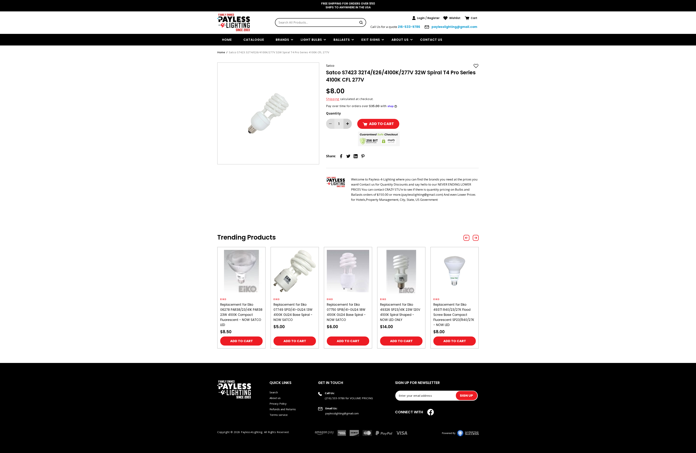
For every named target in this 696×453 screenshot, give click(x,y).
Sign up (466, 395)
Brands (282, 40)
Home (221, 52)
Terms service (279, 415)
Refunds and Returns (283, 409)
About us (400, 40)
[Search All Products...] (361, 22)
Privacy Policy (278, 403)
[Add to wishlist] (476, 65)
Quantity (333, 113)
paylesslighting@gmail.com (454, 27)
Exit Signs (370, 40)
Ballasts (342, 40)
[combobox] (320, 22)
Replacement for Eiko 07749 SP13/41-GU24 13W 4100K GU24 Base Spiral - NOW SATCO (293, 312)
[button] (471, 18)
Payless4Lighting (251, 432)
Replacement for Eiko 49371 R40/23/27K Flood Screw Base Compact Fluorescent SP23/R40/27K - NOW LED (453, 314)
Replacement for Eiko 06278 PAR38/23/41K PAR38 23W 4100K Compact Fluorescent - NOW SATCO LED (241, 314)
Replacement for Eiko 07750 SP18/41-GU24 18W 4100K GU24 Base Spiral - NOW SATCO (346, 312)
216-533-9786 (409, 27)
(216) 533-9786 (335, 398)
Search (274, 392)
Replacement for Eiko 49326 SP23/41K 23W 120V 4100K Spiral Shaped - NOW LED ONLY (400, 312)
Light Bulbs (311, 40)
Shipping (332, 99)
